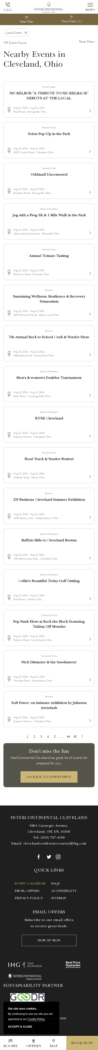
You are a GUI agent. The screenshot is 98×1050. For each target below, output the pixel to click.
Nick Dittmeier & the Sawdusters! (49, 662)
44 (68, 736)
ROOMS (10, 1046)
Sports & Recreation (49, 208)
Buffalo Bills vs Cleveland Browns (49, 540)
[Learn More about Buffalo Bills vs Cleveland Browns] (89, 557)
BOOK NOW (82, 1043)
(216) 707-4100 (53, 837)
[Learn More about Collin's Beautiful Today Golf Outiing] (89, 598)
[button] (49, 777)
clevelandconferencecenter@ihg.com (55, 843)
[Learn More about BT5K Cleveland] (89, 435)
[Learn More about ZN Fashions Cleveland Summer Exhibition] (89, 516)
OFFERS (33, 1046)
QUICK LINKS (49, 870)
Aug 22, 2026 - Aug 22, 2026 (28, 148)
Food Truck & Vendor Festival (49, 459)
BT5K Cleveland (49, 418)
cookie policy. (36, 1019)
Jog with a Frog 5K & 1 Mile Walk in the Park (49, 215)
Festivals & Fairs (49, 127)
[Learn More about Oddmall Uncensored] (89, 191)
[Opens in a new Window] (40, 857)
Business (49, 289)
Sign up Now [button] (49, 940)
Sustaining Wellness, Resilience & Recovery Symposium (49, 298)
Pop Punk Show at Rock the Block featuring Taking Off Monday (49, 623)
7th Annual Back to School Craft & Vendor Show (49, 337)
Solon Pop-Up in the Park (49, 134)
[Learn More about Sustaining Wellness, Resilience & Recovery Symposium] (89, 313)
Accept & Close (20, 1026)
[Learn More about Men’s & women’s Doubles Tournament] (89, 394)
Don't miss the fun (49, 751)
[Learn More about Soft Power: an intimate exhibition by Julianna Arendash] (89, 720)
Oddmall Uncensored (49, 174)
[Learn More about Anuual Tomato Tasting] (89, 273)
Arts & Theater (49, 86)
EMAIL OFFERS (49, 911)
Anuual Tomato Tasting (49, 255)
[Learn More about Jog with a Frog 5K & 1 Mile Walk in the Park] (89, 232)
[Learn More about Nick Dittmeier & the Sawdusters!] (89, 679)
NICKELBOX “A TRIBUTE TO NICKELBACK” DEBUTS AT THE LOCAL (49, 95)
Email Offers (27, 891)
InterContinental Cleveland (48, 817)
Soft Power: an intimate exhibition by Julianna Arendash (49, 704)
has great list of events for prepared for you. (49, 759)
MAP (54, 1046)
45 (75, 736)
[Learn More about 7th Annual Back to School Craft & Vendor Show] (89, 354)
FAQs (55, 883)
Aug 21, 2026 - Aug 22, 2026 (28, 107)
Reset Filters (87, 41)
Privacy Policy (29, 898)
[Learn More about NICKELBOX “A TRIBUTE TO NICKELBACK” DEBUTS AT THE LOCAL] (89, 110)
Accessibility (64, 891)
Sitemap (58, 898)
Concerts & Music (49, 615)
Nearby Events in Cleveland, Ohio (34, 59)
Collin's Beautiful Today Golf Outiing (49, 581)
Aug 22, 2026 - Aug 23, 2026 (28, 188)
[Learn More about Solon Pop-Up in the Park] (89, 151)
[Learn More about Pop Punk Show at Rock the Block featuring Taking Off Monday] (89, 638)
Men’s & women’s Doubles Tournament (49, 377)
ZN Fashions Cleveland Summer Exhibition (49, 499)
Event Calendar (30, 883)
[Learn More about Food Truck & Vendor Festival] (89, 476)
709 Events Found (14, 42)
